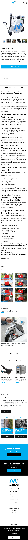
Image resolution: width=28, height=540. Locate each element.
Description (7, 87)
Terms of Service (14, 499)
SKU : (2, 78)
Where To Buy (14, 506)
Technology (14, 522)
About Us (14, 510)
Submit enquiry (14, 66)
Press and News (14, 515)
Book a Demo (14, 71)
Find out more (14, 455)
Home (2, 8)
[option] (3, 41)
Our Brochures (7, 397)
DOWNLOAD (7, 436)
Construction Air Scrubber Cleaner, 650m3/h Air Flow (20, 380)
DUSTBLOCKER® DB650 (20, 377)
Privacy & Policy (14, 533)
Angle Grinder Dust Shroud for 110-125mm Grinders (6, 380)
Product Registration (14, 508)
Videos (15, 87)
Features (22, 87)
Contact (14, 512)
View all (6, 411)
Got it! (14, 537)
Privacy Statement (14, 494)
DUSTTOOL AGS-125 (5, 377)
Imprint (14, 497)
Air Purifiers (14, 524)
